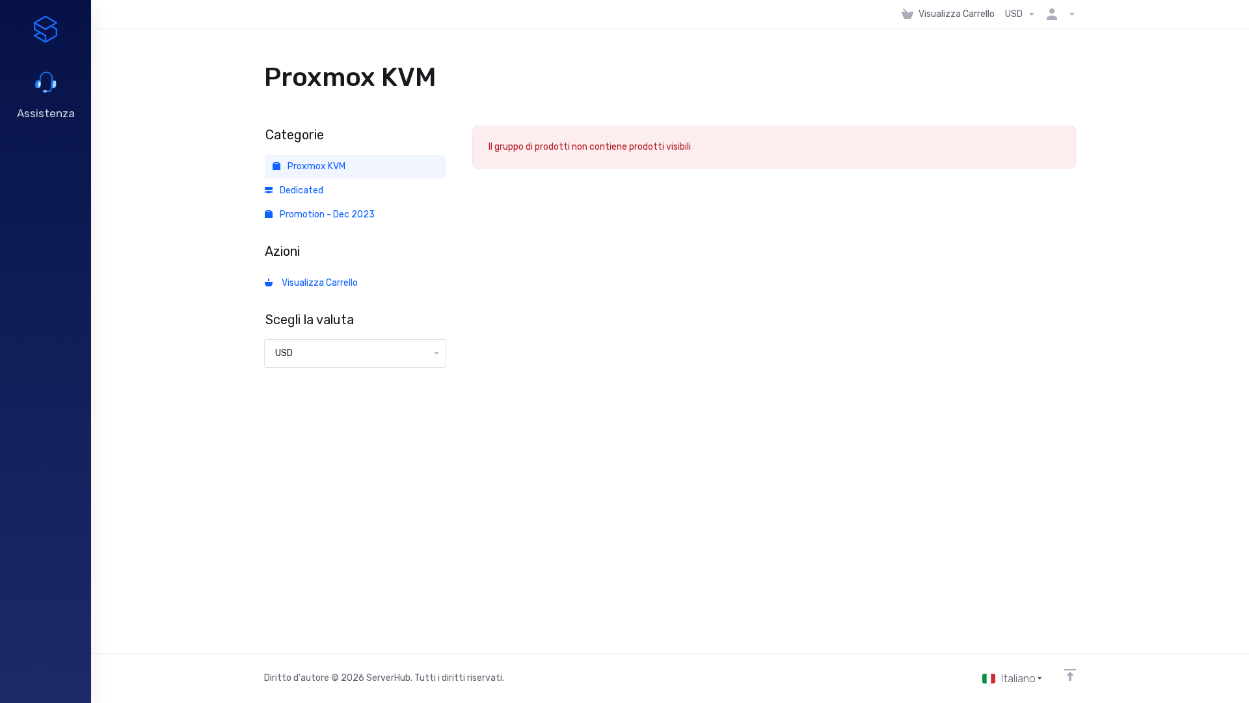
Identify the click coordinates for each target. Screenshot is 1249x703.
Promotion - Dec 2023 (326, 214)
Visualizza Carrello (318, 282)
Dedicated (300, 190)
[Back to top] (1070, 675)
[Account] (1058, 14)
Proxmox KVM (315, 166)
